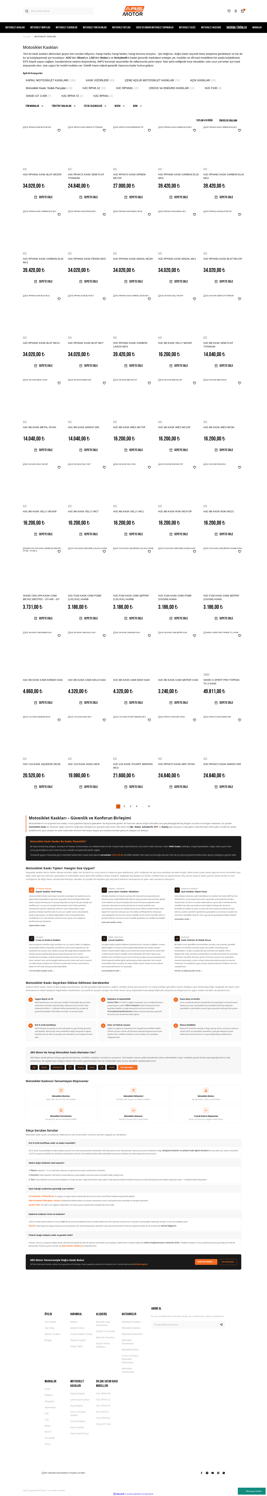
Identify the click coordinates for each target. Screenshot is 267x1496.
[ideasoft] (118, 1494)
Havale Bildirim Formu (81, 1334)
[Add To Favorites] (59, 130)
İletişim (73, 1322)
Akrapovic (50, 1401)
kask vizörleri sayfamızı (72, 1246)
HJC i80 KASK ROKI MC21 (218, 511)
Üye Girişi (49, 1328)
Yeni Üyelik (50, 1322)
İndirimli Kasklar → (206, 1261)
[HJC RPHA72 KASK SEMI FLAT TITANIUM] (88, 145)
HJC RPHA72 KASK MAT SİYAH (176, 764)
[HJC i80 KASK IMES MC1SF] (178, 397)
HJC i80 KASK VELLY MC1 (128, 511)
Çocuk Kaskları (77, 1421)
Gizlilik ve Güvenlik (105, 1331)
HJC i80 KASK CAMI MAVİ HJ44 (131, 680)
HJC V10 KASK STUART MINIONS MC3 (133, 766)
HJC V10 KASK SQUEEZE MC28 (41, 764)
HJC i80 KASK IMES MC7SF (129, 427)
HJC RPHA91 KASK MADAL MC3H (133, 258)
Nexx (92, 1067)
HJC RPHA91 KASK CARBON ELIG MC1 (43, 260)
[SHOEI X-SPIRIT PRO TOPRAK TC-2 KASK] (223, 650)
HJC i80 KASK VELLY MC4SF (40, 511)
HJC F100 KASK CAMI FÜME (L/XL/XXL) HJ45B (84, 597)
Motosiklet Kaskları (131, 1322)
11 (149, 806)
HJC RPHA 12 (103, 1399)
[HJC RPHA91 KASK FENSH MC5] (88, 229)
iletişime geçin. (141, 1264)
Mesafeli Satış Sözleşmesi (103, 1323)
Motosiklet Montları (61, 1096)
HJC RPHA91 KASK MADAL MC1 (177, 258)
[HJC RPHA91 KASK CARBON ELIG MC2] (223, 145)
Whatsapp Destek (253, 1491)
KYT (156, 826)
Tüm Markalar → (127, 1067)
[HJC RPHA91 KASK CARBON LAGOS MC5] (133, 313)
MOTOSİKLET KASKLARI (45, 37)
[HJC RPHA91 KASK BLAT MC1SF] (223, 229)
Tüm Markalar (227, 1262)
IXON (47, 1389)
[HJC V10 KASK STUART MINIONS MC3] (133, 734)
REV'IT (48, 1432)
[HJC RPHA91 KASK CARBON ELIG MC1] (43, 229)
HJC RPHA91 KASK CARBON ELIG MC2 (223, 176)
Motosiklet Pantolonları (61, 1116)
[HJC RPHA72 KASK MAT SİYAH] (178, 734)
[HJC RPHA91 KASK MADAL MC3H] (133, 229)
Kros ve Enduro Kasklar (78, 1413)
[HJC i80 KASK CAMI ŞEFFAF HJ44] (178, 650)
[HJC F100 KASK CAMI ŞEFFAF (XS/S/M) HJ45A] (223, 566)
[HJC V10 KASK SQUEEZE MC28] (43, 734)
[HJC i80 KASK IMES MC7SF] (133, 397)
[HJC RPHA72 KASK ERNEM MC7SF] (133, 145)
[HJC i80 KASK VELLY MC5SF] (178, 313)
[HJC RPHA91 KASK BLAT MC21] (43, 313)
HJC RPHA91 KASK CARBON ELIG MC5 (178, 176)
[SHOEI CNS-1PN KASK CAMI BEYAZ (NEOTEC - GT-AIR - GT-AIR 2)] (43, 566)
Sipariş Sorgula (78, 1340)
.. (142, 806)
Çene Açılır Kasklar (79, 1399)
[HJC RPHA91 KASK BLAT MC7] (88, 313)
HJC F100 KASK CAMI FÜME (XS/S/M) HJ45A (175, 597)
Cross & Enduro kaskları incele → (42, 971)
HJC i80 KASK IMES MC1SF (174, 427)
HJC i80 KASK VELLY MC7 (83, 511)
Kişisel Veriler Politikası (103, 1345)
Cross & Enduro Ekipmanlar (206, 1116)
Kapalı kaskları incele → (38, 925)
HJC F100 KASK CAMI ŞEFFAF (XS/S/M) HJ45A (221, 597)
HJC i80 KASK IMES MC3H (218, 427)
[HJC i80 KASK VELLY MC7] (88, 482)
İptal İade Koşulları (105, 1337)
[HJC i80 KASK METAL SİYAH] (43, 397)
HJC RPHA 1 (102, 1412)
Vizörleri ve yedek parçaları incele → (189, 971)
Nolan (138, 826)
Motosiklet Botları (206, 1096)
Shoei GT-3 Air (103, 1424)
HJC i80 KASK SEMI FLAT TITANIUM (218, 345)
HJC (25, 169)
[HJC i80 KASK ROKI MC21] (223, 482)
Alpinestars (50, 1407)
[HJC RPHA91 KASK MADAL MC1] (178, 229)
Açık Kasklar (76, 1406)
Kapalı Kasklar (77, 1393)
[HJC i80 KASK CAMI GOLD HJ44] (88, 650)
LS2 (101, 1067)
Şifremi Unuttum (52, 1334)
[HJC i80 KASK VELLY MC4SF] (43, 482)
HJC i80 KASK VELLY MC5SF (175, 343)
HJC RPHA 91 (103, 1418)
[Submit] (222, 1325)
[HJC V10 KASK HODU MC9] (88, 734)
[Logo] (133, 11)
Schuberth (121, 57)
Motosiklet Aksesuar (133, 1116)
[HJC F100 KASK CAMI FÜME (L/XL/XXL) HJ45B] (88, 566)
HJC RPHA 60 (103, 1393)
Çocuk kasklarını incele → (111, 971)
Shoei (47, 1444)
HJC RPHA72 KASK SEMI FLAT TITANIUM (86, 176)
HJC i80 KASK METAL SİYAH (39, 427)
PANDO (49, 1395)
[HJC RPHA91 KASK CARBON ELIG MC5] (178, 145)
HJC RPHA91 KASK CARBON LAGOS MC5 (130, 345)
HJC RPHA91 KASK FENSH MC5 (87, 258)
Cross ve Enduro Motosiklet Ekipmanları (130, 1359)
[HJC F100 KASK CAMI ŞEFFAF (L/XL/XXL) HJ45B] (133, 566)
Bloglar (48, 1340)
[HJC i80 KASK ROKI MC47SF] (178, 482)
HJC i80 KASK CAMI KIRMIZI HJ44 (43, 680)
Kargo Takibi (76, 1346)
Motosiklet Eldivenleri (133, 1096)
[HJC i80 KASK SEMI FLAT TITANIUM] (223, 313)
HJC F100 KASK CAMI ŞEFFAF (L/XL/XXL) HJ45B (131, 597)
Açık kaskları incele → (183, 919)
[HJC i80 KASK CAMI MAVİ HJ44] (133, 650)
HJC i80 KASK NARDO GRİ (83, 427)
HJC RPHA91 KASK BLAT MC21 (41, 343)
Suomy (165, 826)
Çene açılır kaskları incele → (112, 922)
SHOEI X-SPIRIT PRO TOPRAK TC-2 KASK (221, 682)
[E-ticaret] (133, 1494)
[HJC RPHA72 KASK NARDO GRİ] (223, 734)
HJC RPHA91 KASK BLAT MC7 (85, 343)
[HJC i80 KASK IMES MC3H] (223, 397)
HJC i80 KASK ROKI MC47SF (175, 511)
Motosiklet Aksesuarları (128, 1370)
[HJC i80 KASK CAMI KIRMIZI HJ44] (43, 650)
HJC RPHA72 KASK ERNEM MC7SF (129, 176)
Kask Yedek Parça (79, 1433)
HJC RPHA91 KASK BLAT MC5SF (42, 174)
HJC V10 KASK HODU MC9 (83, 764)
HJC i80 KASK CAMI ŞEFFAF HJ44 (178, 680)
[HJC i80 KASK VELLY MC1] (133, 482)
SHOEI (206, 675)
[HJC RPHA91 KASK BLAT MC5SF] (43, 145)
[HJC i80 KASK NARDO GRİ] (88, 397)
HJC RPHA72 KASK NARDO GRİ (222, 764)
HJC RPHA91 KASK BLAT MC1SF (222, 258)
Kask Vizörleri (77, 1427)
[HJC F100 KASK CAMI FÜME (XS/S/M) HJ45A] (178, 566)
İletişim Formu (77, 1328)
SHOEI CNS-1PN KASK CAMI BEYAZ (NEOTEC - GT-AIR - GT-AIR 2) (41, 597)
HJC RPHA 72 (103, 1406)
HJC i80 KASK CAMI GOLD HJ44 (87, 680)
